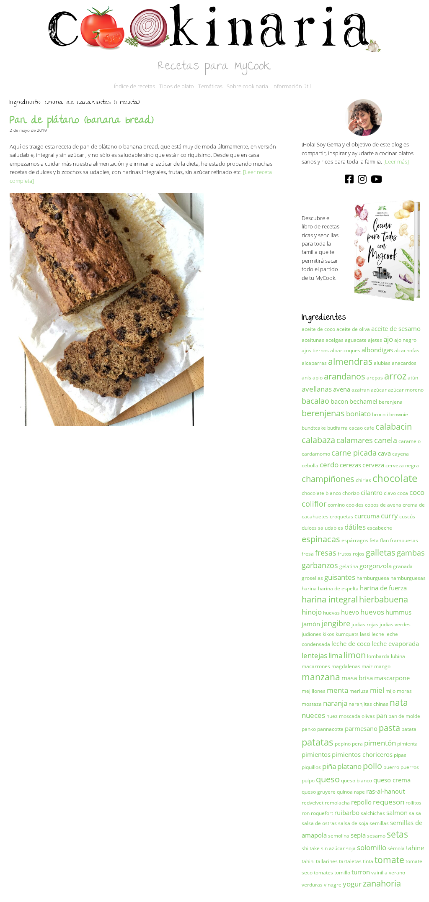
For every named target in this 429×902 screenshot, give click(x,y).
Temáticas (210, 86)
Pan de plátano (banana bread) (82, 121)
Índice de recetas (134, 86)
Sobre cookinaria (247, 86)
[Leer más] (396, 161)
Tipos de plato (176, 86)
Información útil (291, 86)
